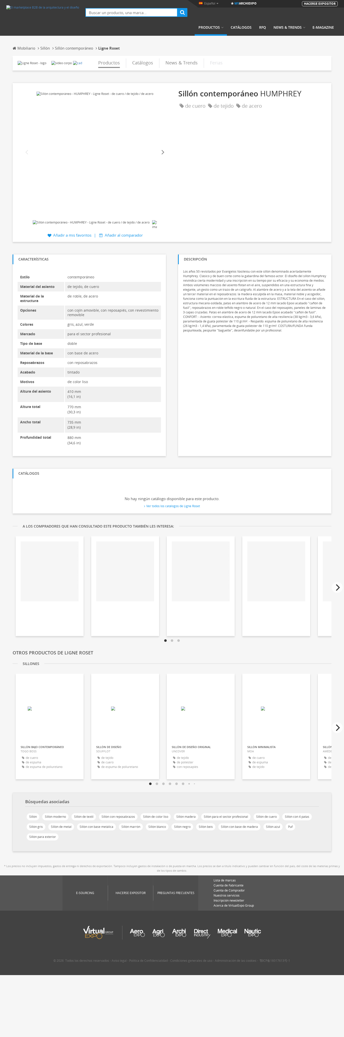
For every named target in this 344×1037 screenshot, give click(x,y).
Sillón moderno (55, 816)
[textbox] (131, 12)
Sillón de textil (83, 816)
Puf (290, 827)
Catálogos (241, 27)
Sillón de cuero (266, 816)
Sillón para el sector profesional (226, 816)
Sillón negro (182, 827)
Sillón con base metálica (96, 827)
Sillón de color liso (155, 816)
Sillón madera (186, 816)
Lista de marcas (225, 880)
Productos (209, 27)
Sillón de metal (61, 827)
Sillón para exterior (42, 837)
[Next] (162, 152)
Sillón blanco (157, 827)
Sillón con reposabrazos (118, 816)
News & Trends (287, 27)
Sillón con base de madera (239, 827)
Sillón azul (273, 827)
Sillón (33, 816)
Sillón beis (206, 827)
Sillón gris (36, 827)
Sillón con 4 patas (297, 816)
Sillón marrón (130, 827)
